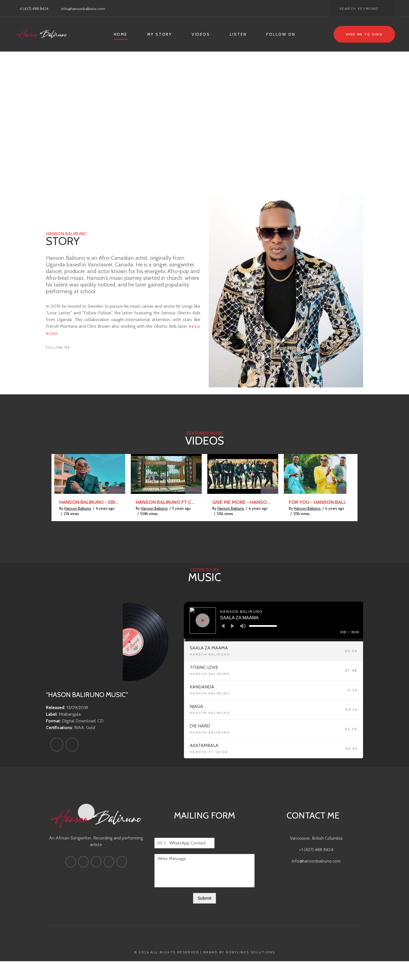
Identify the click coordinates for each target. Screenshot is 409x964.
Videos (201, 34)
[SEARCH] (386, 8)
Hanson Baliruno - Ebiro (89, 502)
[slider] (263, 626)
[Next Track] (232, 626)
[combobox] (161, 843)
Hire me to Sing (364, 34)
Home (120, 34)
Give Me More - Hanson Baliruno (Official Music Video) (242, 502)
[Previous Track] (223, 626)
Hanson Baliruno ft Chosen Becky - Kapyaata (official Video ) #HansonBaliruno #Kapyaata (166, 502)
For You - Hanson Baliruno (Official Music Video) (319, 502)
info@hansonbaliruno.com (83, 8)
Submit (204, 898)
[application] (273, 621)
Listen (238, 34)
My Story (159, 34)
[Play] (203, 620)
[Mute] (243, 626)
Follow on (280, 34)
